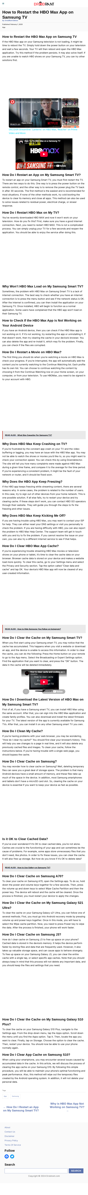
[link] (12, 102)
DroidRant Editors (11, 20)
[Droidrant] (44, 3)
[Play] (70, 121)
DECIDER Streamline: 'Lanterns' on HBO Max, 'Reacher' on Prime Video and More (35, 102)
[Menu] (3, 3)
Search (76, 1171)
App (3, 27)
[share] (57, 101)
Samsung (15, 1096)
